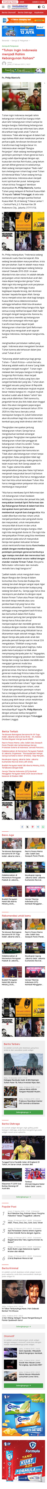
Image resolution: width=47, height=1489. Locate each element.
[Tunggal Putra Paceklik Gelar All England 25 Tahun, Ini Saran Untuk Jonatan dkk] (23, 1148)
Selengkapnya (22, 1112)
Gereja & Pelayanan (10, 46)
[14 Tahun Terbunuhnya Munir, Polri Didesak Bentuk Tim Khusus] (23, 1292)
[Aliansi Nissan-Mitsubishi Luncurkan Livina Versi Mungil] (10, 1376)
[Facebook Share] (22, 827)
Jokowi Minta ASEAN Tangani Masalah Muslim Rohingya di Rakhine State (30, 1090)
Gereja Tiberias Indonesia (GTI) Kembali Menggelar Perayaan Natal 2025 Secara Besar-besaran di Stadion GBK (22, 773)
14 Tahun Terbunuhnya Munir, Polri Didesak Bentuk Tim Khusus (20, 1309)
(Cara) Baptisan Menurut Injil (20, 1258)
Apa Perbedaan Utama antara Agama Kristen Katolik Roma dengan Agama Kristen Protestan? (24, 1232)
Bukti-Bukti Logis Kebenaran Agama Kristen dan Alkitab (23, 1250)
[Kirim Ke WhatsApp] (43, 827)
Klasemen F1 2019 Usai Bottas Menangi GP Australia (11, 1186)
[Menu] (3, 7)
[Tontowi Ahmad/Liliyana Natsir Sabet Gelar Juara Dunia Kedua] (35, 1173)
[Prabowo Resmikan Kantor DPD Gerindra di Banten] (10, 1103)
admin (9, 62)
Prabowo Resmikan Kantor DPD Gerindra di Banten (30, 1102)
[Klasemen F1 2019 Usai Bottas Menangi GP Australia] (12, 1174)
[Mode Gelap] (39, 7)
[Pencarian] (43, 7)
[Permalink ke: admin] (4, 63)
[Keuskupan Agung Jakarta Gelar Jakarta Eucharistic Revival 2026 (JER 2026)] (35, 867)
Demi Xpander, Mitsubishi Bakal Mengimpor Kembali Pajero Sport (30, 1352)
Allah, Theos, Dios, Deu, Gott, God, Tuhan (25, 1223)
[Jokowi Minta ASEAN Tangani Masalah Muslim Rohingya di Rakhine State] (10, 1091)
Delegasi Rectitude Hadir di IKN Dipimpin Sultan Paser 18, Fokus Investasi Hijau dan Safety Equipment (22, 1081)
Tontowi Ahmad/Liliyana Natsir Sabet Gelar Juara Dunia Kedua (35, 1184)
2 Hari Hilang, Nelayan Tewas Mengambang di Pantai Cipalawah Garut (22, 1319)
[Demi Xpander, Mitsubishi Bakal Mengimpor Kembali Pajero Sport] (10, 1353)
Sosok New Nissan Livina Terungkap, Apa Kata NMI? (30, 1363)
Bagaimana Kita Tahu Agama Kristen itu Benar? (25, 1241)
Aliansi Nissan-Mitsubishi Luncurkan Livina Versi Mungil (29, 1375)
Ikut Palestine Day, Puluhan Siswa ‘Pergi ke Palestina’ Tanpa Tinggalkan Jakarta (26, 1214)
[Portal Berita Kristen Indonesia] (17, 7)
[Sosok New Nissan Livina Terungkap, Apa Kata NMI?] (10, 1364)
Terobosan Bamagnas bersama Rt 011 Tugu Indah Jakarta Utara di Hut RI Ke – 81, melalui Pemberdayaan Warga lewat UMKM (21, 736)
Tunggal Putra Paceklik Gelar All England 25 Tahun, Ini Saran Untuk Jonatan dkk (21, 1163)
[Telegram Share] (38, 827)
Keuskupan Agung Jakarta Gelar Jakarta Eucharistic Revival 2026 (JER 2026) (20, 760)
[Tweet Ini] (27, 827)
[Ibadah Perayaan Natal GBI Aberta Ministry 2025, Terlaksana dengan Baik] (12, 891)
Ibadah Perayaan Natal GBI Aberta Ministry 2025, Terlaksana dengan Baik (23, 766)
